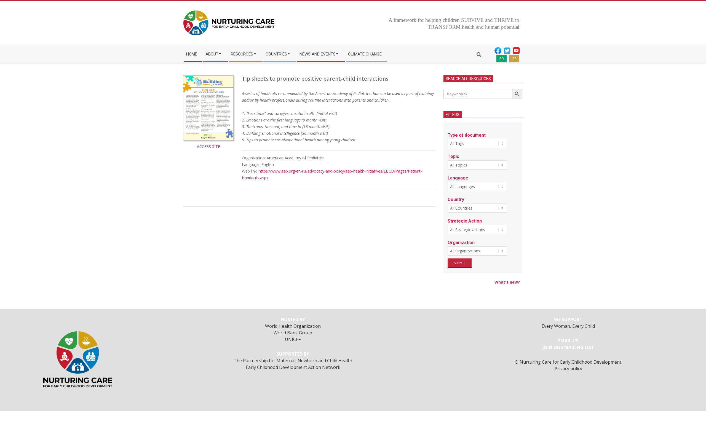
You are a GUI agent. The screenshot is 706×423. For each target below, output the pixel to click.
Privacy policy (568, 369)
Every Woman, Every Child (568, 326)
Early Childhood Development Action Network (293, 367)
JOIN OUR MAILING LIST (568, 347)
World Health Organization (293, 326)
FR (501, 58)
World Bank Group (293, 333)
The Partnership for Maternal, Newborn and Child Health (293, 361)
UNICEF (293, 339)
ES (514, 58)
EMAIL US (568, 341)
